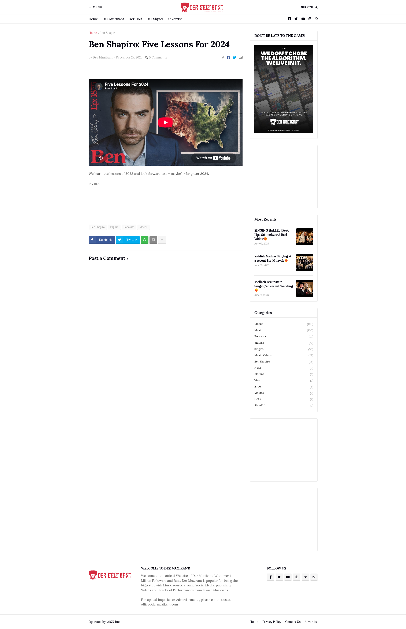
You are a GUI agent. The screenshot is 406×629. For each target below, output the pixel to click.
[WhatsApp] (144, 240)
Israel (283, 387)
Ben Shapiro (108, 33)
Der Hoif (135, 19)
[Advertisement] (166, 208)
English (114, 227)
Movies (283, 393)
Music (283, 330)
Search (307, 7)
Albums (283, 374)
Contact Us (292, 622)
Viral (283, 380)
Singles (283, 349)
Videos (144, 227)
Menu (97, 7)
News (283, 368)
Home (93, 19)
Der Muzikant (113, 19)
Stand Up (283, 405)
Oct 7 (283, 399)
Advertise (174, 19)
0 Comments (158, 57)
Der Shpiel (154, 19)
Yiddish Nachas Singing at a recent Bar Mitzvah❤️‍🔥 (272, 258)
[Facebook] (228, 57)
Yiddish (283, 343)
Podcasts (129, 227)
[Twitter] (234, 57)
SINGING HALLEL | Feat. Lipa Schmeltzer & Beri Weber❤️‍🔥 (271, 234)
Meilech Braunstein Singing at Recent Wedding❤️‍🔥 (273, 286)
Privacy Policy (271, 622)
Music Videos (283, 355)
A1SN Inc (113, 622)
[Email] (241, 57)
